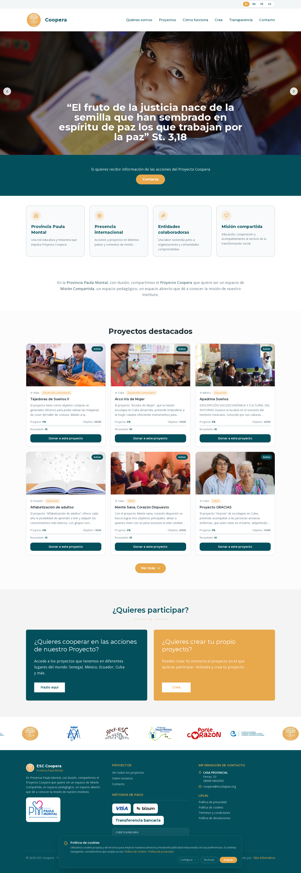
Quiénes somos (139, 20)
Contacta (150, 179)
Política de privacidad (212, 802)
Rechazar (209, 860)
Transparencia (241, 20)
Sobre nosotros (122, 778)
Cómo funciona (195, 20)
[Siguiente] (294, 91)
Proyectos (167, 20)
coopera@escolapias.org (219, 786)
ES (246, 4)
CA (269, 4)
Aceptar (228, 860)
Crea (219, 20)
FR (261, 4)
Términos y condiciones (214, 813)
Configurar (186, 860)
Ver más (148, 568)
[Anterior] (7, 91)
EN (254, 4)
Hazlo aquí (49, 687)
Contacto (267, 20)
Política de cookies (211, 807)
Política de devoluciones (215, 818)
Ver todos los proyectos (128, 772)
